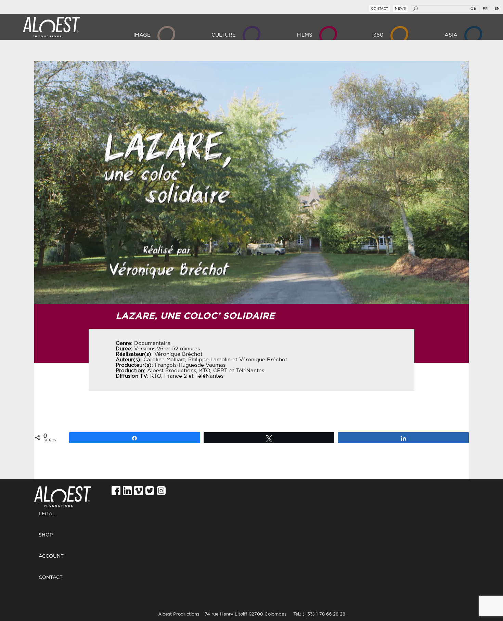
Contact (379, 8)
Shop (46, 535)
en (497, 8)
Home (65, 493)
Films (304, 35)
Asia (450, 35)
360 (378, 35)
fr (485, 8)
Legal (47, 514)
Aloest (51, 27)
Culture (223, 35)
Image (142, 35)
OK (473, 8)
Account (51, 556)
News (400, 8)
